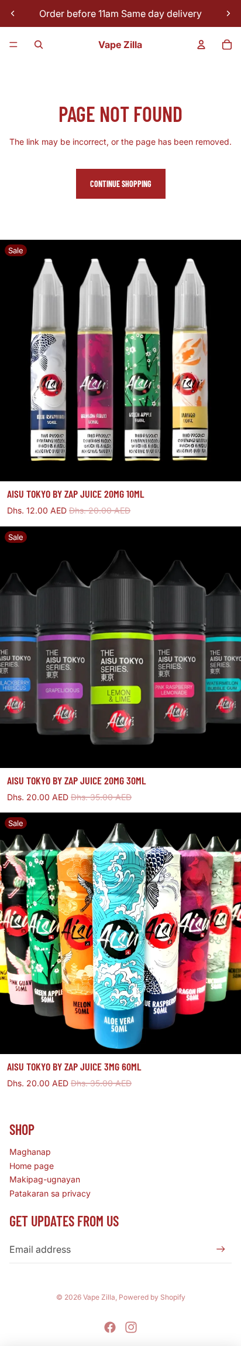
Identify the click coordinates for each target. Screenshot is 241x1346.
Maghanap (30, 1152)
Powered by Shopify (152, 1297)
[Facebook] (110, 1327)
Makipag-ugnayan (44, 1179)
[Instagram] (131, 1327)
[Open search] (38, 44)
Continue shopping (121, 184)
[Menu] (13, 44)
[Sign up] (221, 1249)
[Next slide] (228, 13)
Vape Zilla (99, 1297)
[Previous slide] (13, 13)
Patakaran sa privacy (50, 1193)
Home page (31, 1166)
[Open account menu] (201, 44)
